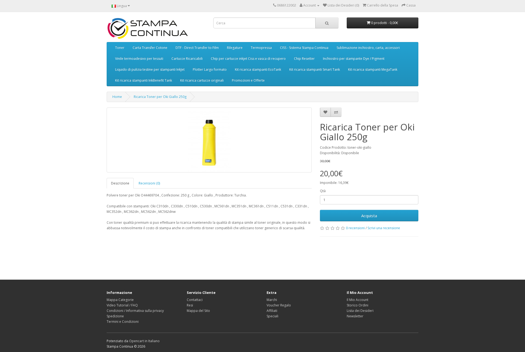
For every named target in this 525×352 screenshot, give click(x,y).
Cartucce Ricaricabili (187, 58)
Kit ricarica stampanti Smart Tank (314, 69)
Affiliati (272, 310)
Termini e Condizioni (123, 321)
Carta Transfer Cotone (150, 47)
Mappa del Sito (198, 310)
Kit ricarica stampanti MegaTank (372, 69)
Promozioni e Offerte (248, 80)
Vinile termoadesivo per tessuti (139, 58)
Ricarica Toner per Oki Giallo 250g (160, 96)
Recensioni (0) (149, 183)
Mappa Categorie (120, 299)
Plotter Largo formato (210, 69)
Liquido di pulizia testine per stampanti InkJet (150, 69)
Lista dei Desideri (360, 310)
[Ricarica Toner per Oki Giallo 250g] (209, 140)
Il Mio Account (357, 299)
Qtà (323, 191)
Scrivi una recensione (384, 228)
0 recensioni (355, 228)
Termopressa (261, 47)
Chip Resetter (304, 58)
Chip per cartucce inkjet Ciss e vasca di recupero (248, 58)
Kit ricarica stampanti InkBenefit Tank (143, 80)
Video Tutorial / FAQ (122, 305)
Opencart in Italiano (144, 341)
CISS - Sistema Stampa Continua (304, 47)
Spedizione (115, 316)
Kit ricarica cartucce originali (202, 80)
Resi (190, 305)
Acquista (369, 215)
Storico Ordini (357, 305)
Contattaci (195, 299)
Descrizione (120, 183)
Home (117, 96)
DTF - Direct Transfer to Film (197, 47)
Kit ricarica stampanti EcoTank (258, 69)
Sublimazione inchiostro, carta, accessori (368, 47)
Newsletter (355, 316)
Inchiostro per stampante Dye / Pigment (353, 58)
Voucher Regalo (279, 305)
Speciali (272, 316)
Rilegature (235, 47)
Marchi (272, 299)
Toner (119, 47)
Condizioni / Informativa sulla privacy (135, 310)
